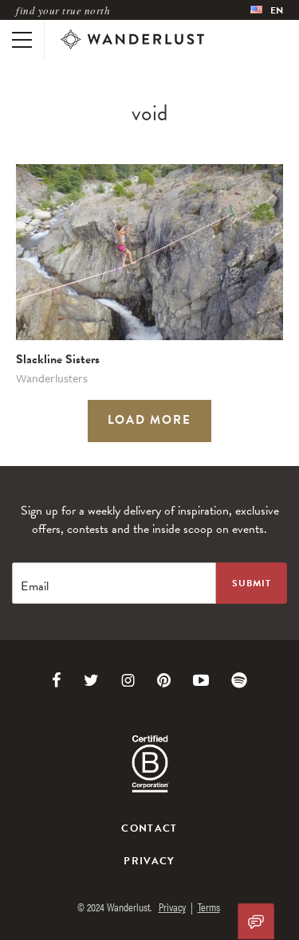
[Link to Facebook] (56, 680)
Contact (149, 828)
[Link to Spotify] (239, 680)
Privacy (149, 861)
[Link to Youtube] (201, 680)
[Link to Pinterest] (164, 680)
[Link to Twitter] (91, 680)
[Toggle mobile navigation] (22, 40)
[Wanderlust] (132, 39)
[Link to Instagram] (128, 680)
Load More (150, 420)
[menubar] (266, 10)
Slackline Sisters (58, 359)
